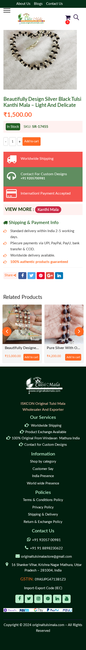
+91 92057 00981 (46, 540)
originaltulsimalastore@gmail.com (46, 556)
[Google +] (50, 275)
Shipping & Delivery (43, 514)
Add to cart (31, 141)
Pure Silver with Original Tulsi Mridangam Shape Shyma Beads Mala (22, 348)
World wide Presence (43, 483)
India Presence (43, 476)
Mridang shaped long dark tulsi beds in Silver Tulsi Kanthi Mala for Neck (64, 348)
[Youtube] (66, 599)
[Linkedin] (57, 599)
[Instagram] (38, 599)
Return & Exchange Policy (43, 522)
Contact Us (54, 4)
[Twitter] (32, 275)
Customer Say (43, 469)
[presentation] (6, 331)
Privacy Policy (43, 507)
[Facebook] (22, 275)
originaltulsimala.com (48, 625)
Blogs (38, 4)
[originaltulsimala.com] (31, 18)
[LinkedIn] (59, 275)
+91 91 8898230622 (46, 548)
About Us (23, 4)
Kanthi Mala (48, 210)
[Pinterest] (41, 275)
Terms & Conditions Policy (43, 500)
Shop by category (43, 461)
